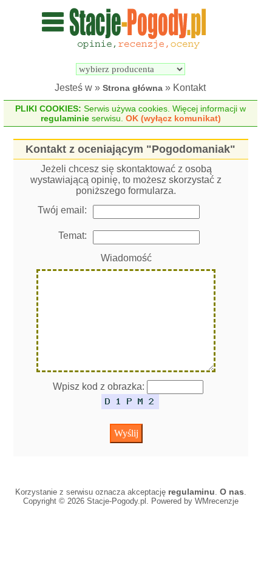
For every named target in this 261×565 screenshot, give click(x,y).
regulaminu (191, 491)
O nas (232, 491)
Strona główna (133, 88)
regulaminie (65, 118)
